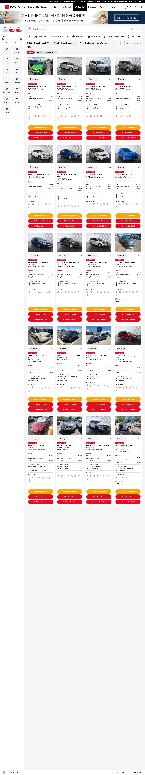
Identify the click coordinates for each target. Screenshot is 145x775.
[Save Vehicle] (51, 79)
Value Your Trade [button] (40, 132)
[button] (141, 7)
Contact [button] (130, 7)
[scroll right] (139, 36)
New (5, 27)
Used (18, 27)
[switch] (4, 29)
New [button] (55, 7)
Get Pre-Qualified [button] (40, 138)
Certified (11, 27)
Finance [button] (103, 7)
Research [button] (92, 7)
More (112, 7)
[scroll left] (30, 36)
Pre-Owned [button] (66, 7)
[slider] (3, 39)
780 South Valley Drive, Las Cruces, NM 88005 (93, 1)
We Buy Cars (80, 7)
